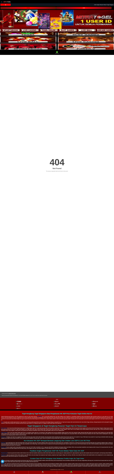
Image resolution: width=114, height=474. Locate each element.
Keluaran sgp (3, 447)
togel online (39, 416)
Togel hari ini (3, 436)
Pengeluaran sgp (4, 452)
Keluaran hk (3, 442)
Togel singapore (4, 428)
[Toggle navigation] (1, 1)
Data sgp (2, 463)
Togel (2, 422)
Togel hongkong (4, 432)
